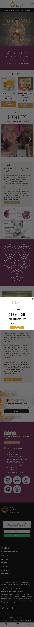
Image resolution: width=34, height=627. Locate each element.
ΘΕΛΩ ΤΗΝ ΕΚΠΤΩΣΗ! (17, 327)
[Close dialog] (33, 298)
